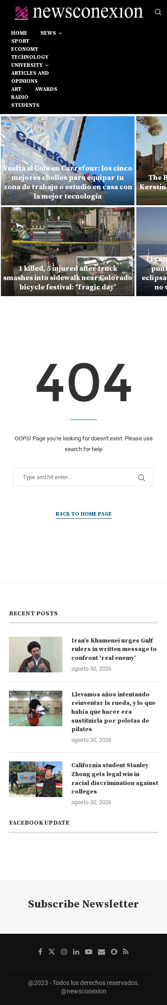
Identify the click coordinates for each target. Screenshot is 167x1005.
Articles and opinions (30, 77)
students (25, 105)
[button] (12, 205)
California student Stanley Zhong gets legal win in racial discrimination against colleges (114, 778)
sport (20, 41)
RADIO (20, 97)
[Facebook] (40, 951)
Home (19, 33)
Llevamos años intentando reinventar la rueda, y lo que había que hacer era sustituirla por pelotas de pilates (113, 712)
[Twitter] (51, 951)
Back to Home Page (84, 514)
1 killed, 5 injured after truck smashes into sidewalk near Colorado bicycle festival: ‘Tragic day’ (67, 278)
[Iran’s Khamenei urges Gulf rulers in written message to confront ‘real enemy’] (35, 654)
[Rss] (126, 951)
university (27, 65)
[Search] (158, 12)
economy (24, 49)
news (48, 33)
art (16, 89)
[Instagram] (64, 951)
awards (46, 89)
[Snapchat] (114, 951)
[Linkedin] (76, 951)
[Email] (101, 951)
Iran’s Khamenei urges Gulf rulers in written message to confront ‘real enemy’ (114, 649)
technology (30, 57)
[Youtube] (88, 951)
